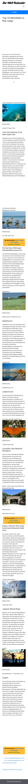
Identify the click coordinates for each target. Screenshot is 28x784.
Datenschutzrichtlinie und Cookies (12, 769)
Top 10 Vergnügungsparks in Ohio (14, 758)
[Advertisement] (14, 39)
